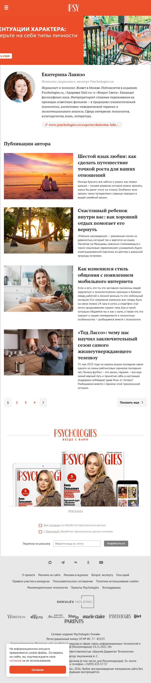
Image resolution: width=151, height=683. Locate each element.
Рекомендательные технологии (47, 587)
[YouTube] (101, 562)
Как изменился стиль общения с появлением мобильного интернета (105, 274)
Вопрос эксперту (102, 575)
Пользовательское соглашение (73, 581)
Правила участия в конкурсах (31, 581)
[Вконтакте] (75, 562)
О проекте (28, 575)
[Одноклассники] (88, 562)
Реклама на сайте (49, 575)
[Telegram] (62, 562)
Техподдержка (111, 587)
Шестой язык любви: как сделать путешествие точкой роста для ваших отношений (107, 165)
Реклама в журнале (76, 575)
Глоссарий (122, 575)
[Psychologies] (74, 8)
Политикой (52, 531)
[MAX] (50, 562)
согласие (54, 525)
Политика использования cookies (117, 581)
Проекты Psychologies (85, 587)
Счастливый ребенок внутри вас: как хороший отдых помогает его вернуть (107, 219)
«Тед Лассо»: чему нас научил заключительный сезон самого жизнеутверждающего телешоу (107, 345)
